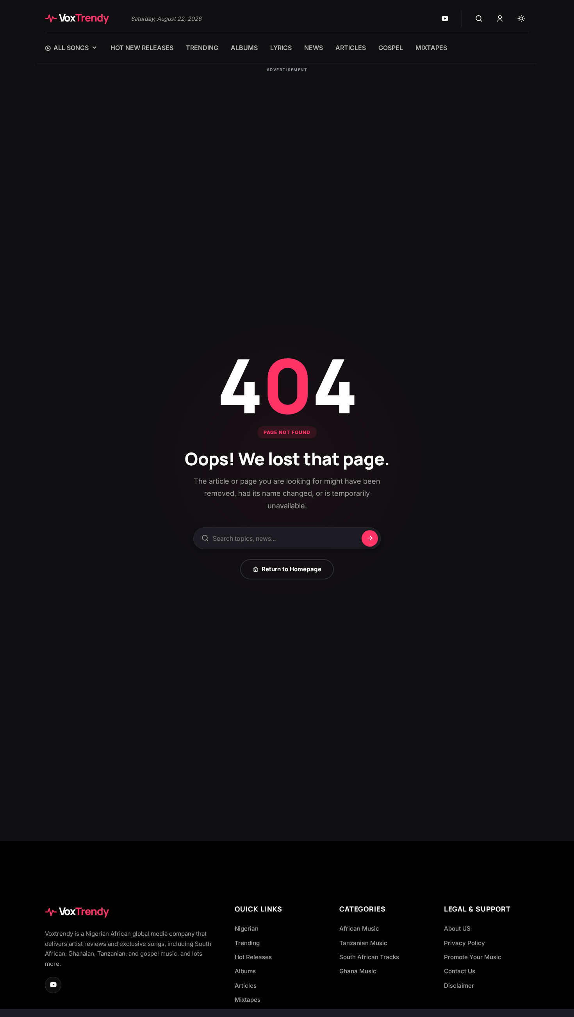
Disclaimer (459, 985)
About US (457, 928)
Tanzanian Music (363, 943)
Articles (246, 985)
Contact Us (459, 971)
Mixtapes (247, 999)
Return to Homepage (291, 569)
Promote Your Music (472, 957)
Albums (245, 971)
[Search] (479, 18)
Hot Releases (253, 957)
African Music (359, 928)
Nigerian (246, 928)
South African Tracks (369, 957)
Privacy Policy (464, 943)
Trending (247, 943)
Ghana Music (357, 971)
